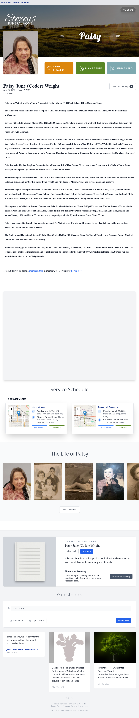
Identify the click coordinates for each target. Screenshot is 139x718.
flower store (77, 270)
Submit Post (123, 620)
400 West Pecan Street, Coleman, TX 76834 (47, 421)
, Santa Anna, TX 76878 (113, 422)
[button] (18, 413)
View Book (71, 551)
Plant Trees (57, 428)
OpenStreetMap (72, 710)
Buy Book (87, 551)
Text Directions (39, 428)
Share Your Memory (121, 576)
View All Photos (69, 509)
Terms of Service (77, 706)
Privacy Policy (62, 706)
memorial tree (36, 270)
